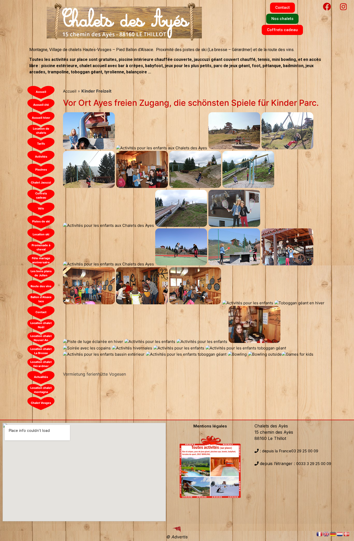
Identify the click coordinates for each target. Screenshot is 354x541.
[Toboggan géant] (246, 348)
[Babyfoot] (142, 302)
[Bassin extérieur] (104, 354)
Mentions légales (210, 426)
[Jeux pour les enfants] (89, 302)
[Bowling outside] (265, 354)
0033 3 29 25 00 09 (313, 463)
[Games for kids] (297, 354)
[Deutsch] (333, 533)
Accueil (69, 91)
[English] (326, 533)
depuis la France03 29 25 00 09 (289, 450)
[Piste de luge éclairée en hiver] (93, 341)
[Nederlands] (340, 533)
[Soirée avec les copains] (87, 348)
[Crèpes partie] (142, 186)
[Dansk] (346, 533)
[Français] (319, 533)
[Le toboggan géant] (89, 147)
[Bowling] (237, 354)
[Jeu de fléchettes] (195, 302)
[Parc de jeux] (234, 147)
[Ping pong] (186, 354)
